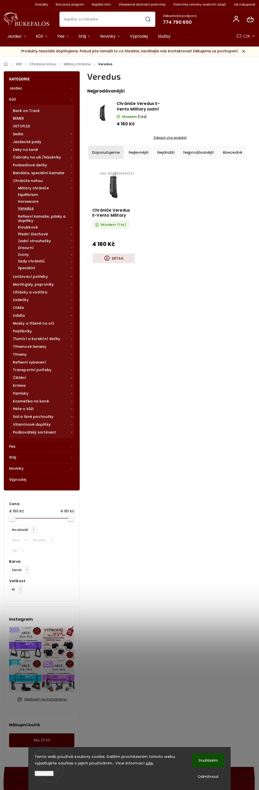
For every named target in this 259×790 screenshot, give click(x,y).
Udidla (19, 315)
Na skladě (23, 530)
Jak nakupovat (244, 5)
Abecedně (232, 152)
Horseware (28, 201)
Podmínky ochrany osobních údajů (200, 5)
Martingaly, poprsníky (33, 284)
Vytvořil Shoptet (242, 778)
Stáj (12, 457)
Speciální (26, 267)
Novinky (16, 468)
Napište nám (101, 5)
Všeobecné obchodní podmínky (142, 5)
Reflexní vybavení (29, 362)
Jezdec (16, 88)
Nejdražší (166, 152)
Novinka (43, 540)
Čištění (19, 377)
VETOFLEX (21, 126)
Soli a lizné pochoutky (33, 416)
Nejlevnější (138, 152)
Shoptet (22, 782)
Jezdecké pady (27, 141)
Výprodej (17, 479)
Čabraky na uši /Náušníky (37, 157)
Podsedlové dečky (30, 165)
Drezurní (26, 247)
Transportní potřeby (32, 369)
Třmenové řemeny (30, 346)
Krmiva (19, 385)
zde (149, 763)
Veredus (26, 208)
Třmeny (20, 354)
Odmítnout (208, 776)
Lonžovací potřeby (30, 276)
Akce (19, 540)
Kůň (12, 99)
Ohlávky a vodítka (30, 292)
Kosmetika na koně (31, 401)
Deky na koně (25, 149)
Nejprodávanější (198, 152)
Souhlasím (208, 760)
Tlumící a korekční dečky (36, 338)
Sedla (18, 134)
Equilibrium (28, 194)
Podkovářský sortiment (34, 432)
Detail (118, 258)
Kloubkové (28, 227)
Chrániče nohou (28, 180)
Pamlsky (20, 393)
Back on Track (26, 110)
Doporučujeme (106, 152)
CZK (246, 36)
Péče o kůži (23, 408)
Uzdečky (21, 299)
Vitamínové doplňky (32, 424)
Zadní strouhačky (34, 240)
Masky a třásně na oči (33, 323)
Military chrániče (33, 188)
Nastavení (44, 773)
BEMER (18, 118)
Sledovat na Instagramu (45, 699)
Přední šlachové (33, 234)
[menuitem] (16, 36)
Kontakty (41, 5)
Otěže (18, 307)
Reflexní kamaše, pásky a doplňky (42, 218)
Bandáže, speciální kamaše (38, 172)
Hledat (148, 19)
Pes (12, 446)
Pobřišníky (22, 331)
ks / (41, 740)
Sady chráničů (31, 261)
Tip (17, 550)
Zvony (23, 254)
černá (20, 570)
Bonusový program (70, 5)
